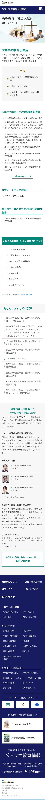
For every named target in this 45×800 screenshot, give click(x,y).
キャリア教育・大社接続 (19, 261)
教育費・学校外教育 (10, 636)
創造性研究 (13, 279)
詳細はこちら (11, 546)
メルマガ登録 (31, 589)
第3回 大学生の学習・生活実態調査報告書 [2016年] (23, 351)
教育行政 (25, 651)
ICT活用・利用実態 (29, 646)
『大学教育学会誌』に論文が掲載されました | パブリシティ (23, 342)
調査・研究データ (33, 582)
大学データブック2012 (20, 86)
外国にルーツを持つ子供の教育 (12, 657)
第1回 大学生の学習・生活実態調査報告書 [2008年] (23, 374)
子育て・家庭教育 (29, 636)
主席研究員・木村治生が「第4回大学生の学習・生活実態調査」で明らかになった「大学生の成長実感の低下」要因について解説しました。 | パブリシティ (24, 331)
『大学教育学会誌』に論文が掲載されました (23, 118)
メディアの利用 (28, 612)
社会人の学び (14, 273)
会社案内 (4, 790)
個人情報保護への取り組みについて (12, 788)
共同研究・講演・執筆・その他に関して (23, 559)
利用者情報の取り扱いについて (11, 785)
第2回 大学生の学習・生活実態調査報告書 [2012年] (23, 365)
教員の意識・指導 (9, 646)
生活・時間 (26, 631)
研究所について (9, 582)
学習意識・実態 (8, 631)
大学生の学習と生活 (10, 673)
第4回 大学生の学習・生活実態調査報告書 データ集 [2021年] (23, 319)
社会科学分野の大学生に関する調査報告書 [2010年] (23, 383)
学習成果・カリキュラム (19, 255)
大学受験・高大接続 (17, 249)
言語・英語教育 (8, 651)
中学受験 (25, 641)
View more (20, 176)
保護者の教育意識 (9, 641)
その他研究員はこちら (14, 497)
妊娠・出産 (7, 617)
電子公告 (4, 793)
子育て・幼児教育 (29, 617)
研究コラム (7, 589)
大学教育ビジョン (16, 285)
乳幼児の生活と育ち (10, 612)
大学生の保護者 (15, 267)
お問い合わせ (8, 596)
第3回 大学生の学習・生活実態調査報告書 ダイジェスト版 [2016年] (23, 391)
